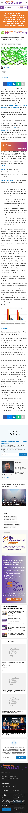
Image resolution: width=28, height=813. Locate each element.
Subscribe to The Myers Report (8, 780)
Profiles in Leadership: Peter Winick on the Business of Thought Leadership (16, 612)
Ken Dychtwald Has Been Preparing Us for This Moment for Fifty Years (14, 738)
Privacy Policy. (9, 805)
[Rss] (13, 790)
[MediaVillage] (13, 2)
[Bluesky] (9, 84)
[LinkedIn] (14, 84)
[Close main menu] (24, 795)
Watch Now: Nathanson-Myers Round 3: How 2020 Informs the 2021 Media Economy (16, 627)
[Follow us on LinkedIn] (6, 790)
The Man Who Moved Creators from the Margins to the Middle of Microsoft (14, 694)
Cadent (13, 128)
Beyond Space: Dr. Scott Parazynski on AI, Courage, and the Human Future (12, 716)
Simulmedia (4, 130)
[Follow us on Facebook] (3, 790)
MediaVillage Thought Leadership (10, 782)
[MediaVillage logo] (14, 771)
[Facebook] (5, 84)
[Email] (18, 84)
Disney (24, 105)
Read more (15, 809)
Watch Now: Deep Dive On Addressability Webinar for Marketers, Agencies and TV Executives (16, 620)
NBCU (11, 105)
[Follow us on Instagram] (10, 790)
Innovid (3, 169)
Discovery (4, 108)
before (3, 166)
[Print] (23, 84)
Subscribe (23, 454)
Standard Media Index (8, 180)
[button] (26, 2)
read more (6, 477)
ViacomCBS (17, 105)
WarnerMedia (14, 108)
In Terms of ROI (4, 77)
